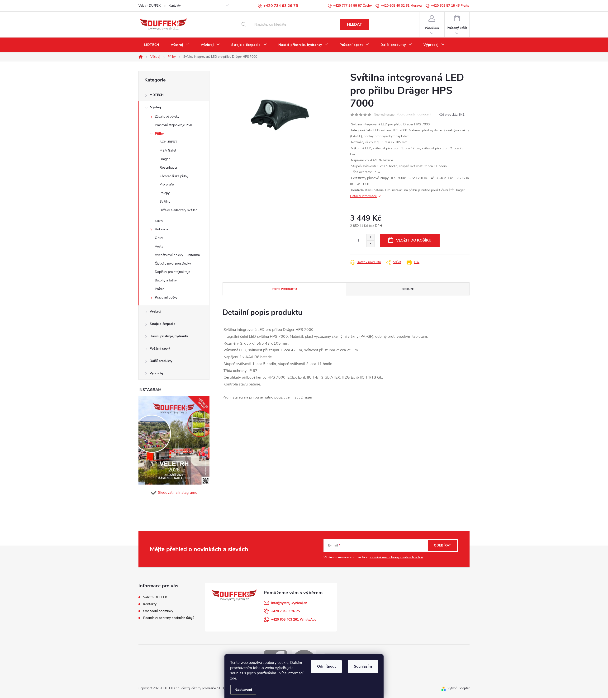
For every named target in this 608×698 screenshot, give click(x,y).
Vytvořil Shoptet (458, 688)
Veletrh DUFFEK (149, 6)
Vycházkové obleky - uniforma (177, 255)
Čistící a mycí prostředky (173, 263)
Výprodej (156, 373)
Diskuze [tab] (408, 289)
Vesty (159, 246)
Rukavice (161, 229)
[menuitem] (151, 45)
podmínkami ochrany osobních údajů (396, 557)
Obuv (159, 238)
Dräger (165, 159)
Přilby (159, 133)
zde (233, 678)
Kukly (159, 221)
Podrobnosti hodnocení (413, 115)
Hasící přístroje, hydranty (169, 336)
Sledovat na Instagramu (177, 492)
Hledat (354, 24)
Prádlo (159, 289)
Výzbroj (155, 311)
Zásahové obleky (167, 116)
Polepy (165, 193)
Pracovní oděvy (166, 297)
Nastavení (243, 689)
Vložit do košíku (414, 240)
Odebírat (442, 545)
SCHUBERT (168, 142)
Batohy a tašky (166, 280)
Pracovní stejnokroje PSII (173, 125)
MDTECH (157, 95)
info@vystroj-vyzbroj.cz (289, 603)
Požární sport (160, 348)
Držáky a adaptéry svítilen (178, 210)
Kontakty (175, 6)
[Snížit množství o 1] (370, 243)
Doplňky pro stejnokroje (172, 272)
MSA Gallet (168, 150)
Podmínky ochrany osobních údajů (168, 618)
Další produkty (161, 361)
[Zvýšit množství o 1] (370, 237)
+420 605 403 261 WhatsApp (293, 619)
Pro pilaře (167, 184)
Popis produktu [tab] (284, 289)
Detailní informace (363, 196)
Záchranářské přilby (174, 176)
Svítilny (165, 201)
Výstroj (155, 107)
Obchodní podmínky (158, 611)
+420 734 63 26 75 (285, 611)
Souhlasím (363, 666)
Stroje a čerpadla (163, 324)
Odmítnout (326, 666)
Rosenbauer (168, 167)
